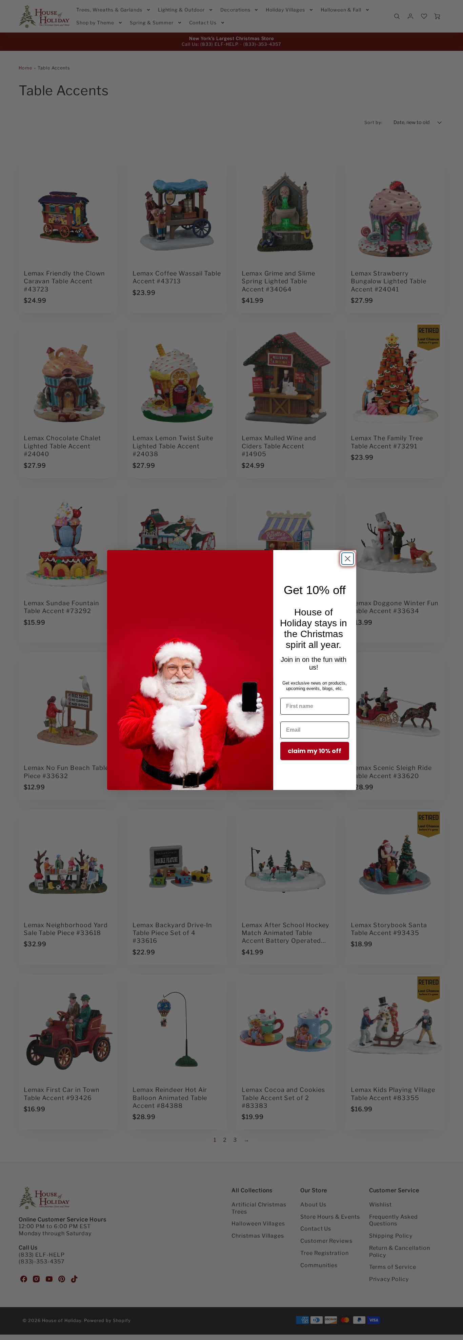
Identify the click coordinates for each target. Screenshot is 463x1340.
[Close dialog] (348, 559)
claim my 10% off (314, 751)
